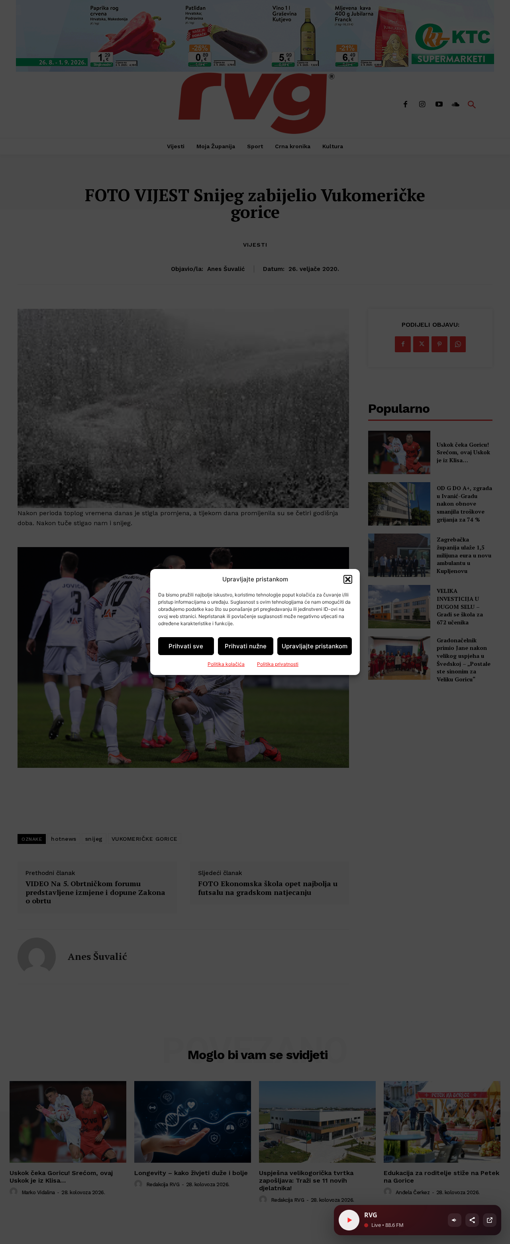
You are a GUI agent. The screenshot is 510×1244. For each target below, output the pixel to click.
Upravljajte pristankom (314, 646)
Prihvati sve (186, 646)
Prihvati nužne (246, 646)
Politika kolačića (226, 664)
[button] (348, 579)
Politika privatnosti (277, 664)
